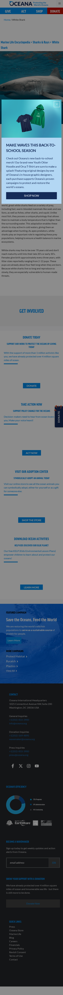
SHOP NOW (31, 195)
